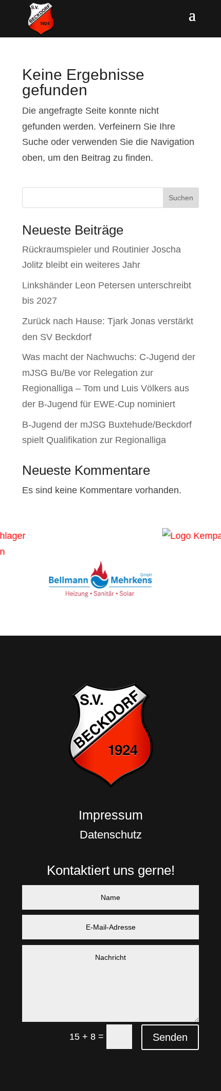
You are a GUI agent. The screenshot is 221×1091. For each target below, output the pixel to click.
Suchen (181, 198)
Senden (170, 1037)
